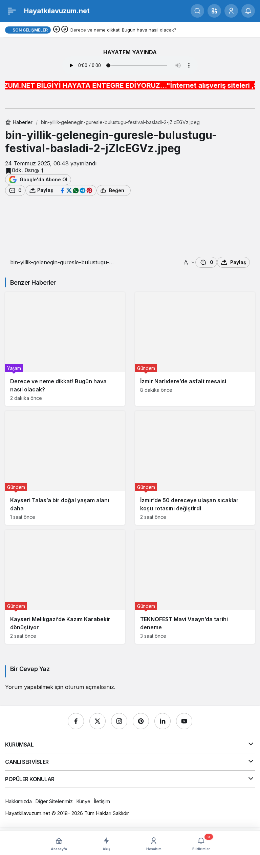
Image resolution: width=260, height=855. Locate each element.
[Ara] (197, 11)
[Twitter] (97, 721)
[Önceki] (56, 30)
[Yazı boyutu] (189, 262)
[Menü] (12, 11)
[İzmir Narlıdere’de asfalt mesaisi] (195, 349)
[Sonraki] (65, 30)
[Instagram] (119, 721)
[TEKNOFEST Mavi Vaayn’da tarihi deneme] (195, 587)
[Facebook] (76, 721)
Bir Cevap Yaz (29, 668)
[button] (214, 11)
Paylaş (238, 262)
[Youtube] (184, 721)
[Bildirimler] (248, 11)
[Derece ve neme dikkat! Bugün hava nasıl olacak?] (65, 349)
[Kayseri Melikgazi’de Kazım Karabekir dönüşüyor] (65, 587)
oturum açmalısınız (89, 687)
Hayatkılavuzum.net (57, 11)
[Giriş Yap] (231, 11)
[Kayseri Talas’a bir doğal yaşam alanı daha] (65, 468)
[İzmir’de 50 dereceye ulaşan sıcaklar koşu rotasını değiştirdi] (195, 468)
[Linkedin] (162, 721)
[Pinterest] (141, 721)
